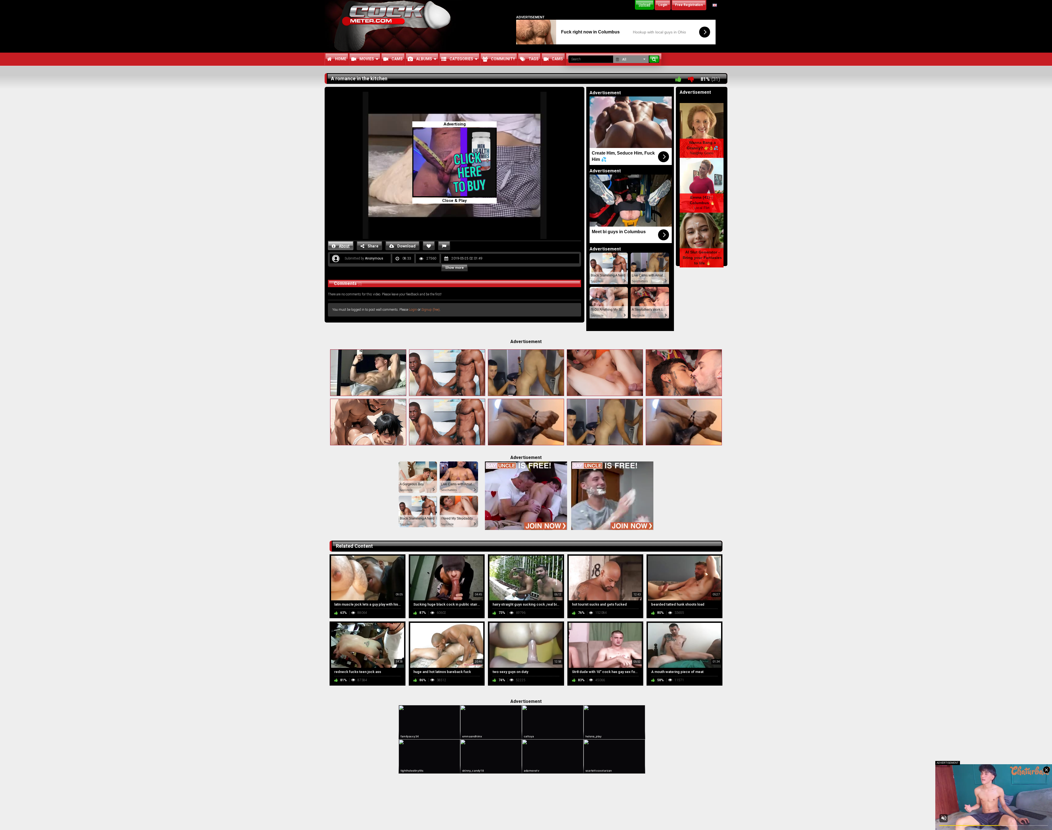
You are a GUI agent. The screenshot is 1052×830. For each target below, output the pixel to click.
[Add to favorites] (429, 245)
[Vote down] (691, 79)
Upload (644, 5)
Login (413, 310)
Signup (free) (430, 310)
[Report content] (444, 245)
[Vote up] (678, 79)
